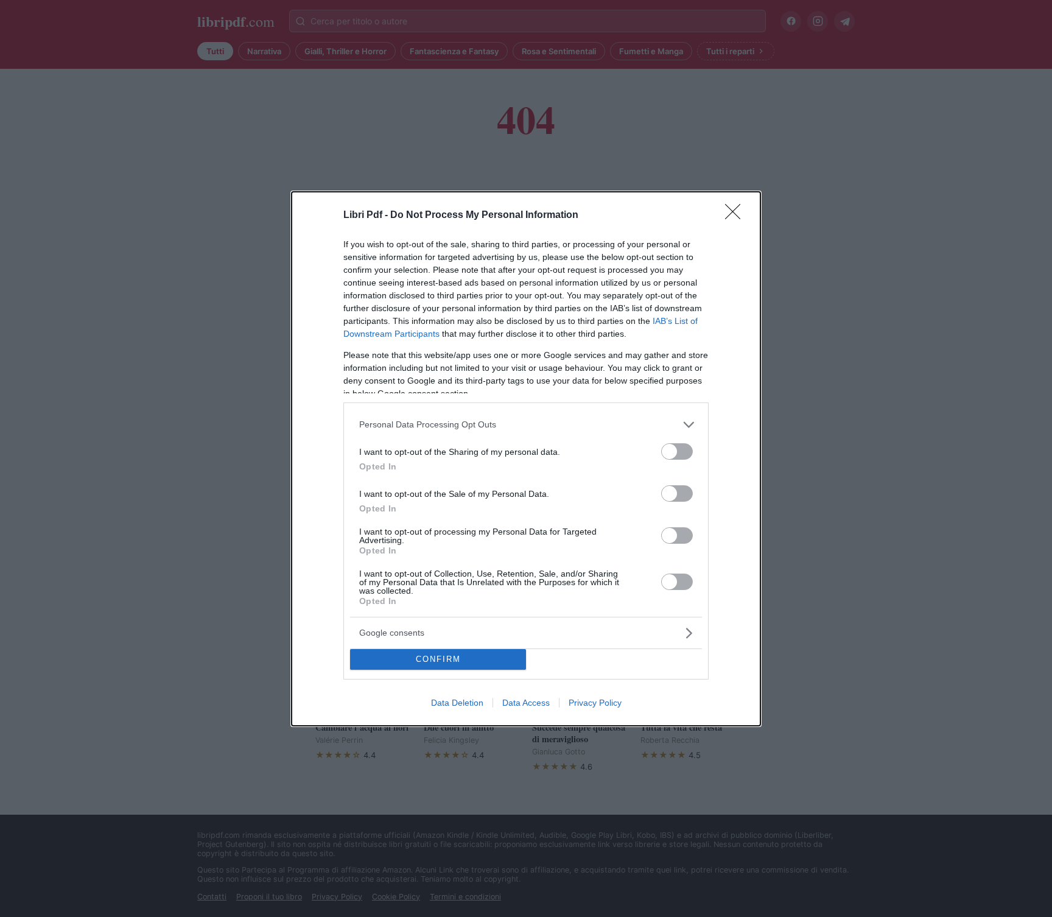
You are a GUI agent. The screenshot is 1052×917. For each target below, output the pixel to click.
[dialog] (526, 459)
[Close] (736, 215)
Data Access (526, 703)
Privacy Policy (595, 703)
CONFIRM (438, 659)
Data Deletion (457, 703)
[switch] (677, 451)
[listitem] (526, 424)
